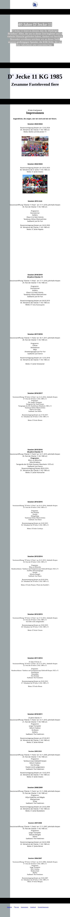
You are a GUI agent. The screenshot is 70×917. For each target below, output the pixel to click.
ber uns (17, 907)
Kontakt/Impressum (43, 907)
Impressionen (24, 907)
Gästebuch (33, 907)
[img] (35, 4)
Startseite (9, 907)
